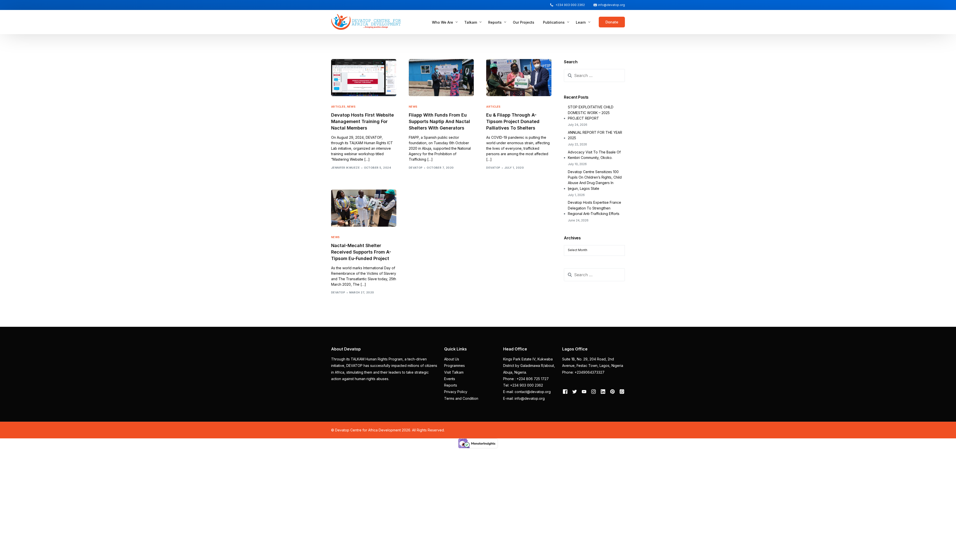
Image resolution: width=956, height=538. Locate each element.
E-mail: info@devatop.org (524, 398)
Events (449, 379)
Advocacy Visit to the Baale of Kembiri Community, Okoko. (594, 155)
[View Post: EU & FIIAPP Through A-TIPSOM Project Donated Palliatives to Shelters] (518, 77)
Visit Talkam (454, 372)
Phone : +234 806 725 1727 (526, 379)
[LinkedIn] (603, 391)
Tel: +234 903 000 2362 (523, 385)
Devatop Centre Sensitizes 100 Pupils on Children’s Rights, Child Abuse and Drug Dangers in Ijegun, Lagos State (595, 180)
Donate (611, 22)
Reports (450, 385)
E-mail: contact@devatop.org (527, 392)
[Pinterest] (612, 391)
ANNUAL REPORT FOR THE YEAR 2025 (595, 135)
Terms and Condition (461, 398)
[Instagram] (593, 391)
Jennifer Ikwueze (345, 167)
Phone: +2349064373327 (583, 372)
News (351, 106)
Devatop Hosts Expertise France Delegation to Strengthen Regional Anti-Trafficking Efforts (594, 208)
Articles (338, 106)
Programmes (454, 365)
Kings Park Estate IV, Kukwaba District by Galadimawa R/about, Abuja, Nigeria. (529, 365)
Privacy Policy (455, 392)
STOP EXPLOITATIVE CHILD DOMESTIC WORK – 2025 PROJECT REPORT (590, 112)
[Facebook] (565, 391)
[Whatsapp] (622, 391)
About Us (451, 359)
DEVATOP (416, 167)
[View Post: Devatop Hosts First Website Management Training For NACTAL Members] (363, 77)
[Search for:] (594, 75)
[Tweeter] (574, 391)
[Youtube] (584, 391)
